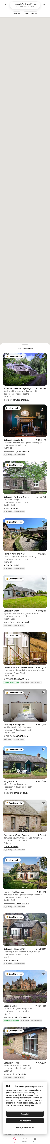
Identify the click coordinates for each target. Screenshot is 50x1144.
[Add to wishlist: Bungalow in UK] (43, 749)
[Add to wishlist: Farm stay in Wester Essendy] (43, 803)
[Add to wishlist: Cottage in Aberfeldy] (43, 408)
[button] (21, 400)
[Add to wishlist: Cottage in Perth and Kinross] (43, 465)
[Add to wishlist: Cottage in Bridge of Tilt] (43, 917)
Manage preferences (25, 1127)
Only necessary (25, 1121)
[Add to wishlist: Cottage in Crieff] (43, 578)
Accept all (25, 1114)
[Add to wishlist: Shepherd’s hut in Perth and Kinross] (43, 635)
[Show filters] (44, 5)
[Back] (5, 5)
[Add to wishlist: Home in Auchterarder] (43, 860)
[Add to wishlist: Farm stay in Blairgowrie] (43, 692)
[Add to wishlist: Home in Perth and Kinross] (43, 522)
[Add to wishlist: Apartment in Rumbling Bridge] (43, 356)
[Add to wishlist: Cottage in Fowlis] (43, 1031)
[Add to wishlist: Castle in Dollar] (43, 974)
